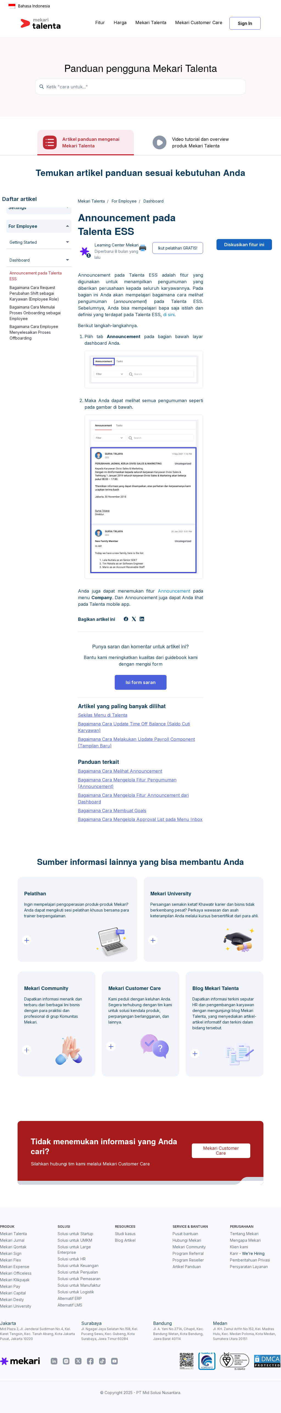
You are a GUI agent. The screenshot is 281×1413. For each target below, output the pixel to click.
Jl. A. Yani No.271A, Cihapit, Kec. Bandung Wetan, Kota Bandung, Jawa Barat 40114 (178, 1334)
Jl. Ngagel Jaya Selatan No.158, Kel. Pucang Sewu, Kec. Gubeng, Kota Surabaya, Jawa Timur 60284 (109, 1334)
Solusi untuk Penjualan (78, 1272)
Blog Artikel (125, 1240)
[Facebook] (126, 619)
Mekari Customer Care (198, 22)
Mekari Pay (10, 1286)
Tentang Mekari (244, 1233)
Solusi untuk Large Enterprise (74, 1249)
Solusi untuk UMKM (75, 1240)
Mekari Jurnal (12, 1240)
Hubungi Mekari (187, 1240)
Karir (234, 1253)
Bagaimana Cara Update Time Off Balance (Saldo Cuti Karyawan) (134, 727)
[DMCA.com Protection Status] (267, 1361)
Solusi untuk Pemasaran (79, 1278)
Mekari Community (189, 1246)
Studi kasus (125, 1233)
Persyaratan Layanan (249, 1266)
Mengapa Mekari (245, 1240)
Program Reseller (188, 1260)
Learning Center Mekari (116, 245)
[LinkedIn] (142, 619)
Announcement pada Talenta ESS (36, 276)
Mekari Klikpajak (15, 1279)
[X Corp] (134, 619)
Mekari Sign (10, 1253)
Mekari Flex (10, 1260)
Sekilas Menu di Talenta (102, 715)
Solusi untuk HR (72, 1259)
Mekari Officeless (16, 1273)
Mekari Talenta (150, 22)
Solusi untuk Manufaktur (79, 1285)
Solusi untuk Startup (75, 1233)
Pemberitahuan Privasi (250, 1260)
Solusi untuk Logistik (76, 1291)
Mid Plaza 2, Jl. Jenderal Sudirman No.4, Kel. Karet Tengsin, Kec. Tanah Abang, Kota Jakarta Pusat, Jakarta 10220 (37, 1334)
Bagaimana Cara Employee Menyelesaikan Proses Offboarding (34, 332)
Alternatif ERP (70, 1298)
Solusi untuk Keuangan (78, 1265)
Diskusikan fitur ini (244, 244)
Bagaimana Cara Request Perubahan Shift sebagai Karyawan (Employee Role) (34, 293)
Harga (120, 22)
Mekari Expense (14, 1266)
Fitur (100, 22)
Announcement (174, 591)
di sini (169, 314)
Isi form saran (141, 682)
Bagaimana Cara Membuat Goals (112, 810)
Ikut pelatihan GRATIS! (177, 248)
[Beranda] (41, 23)
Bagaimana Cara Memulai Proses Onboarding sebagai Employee (35, 313)
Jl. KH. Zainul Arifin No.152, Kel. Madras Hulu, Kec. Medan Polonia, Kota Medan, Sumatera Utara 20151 (244, 1334)
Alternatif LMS (70, 1305)
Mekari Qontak (13, 1246)
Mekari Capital (13, 1293)
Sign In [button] (245, 23)
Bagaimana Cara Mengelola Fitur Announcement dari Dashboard (133, 798)
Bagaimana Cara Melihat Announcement (120, 771)
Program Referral (188, 1253)
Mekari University (15, 1306)
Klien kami (239, 1246)
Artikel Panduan (187, 1266)
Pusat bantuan (185, 1233)
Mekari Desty (12, 1299)
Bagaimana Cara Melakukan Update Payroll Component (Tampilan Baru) (136, 742)
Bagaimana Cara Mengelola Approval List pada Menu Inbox (140, 819)
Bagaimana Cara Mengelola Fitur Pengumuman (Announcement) (127, 783)
